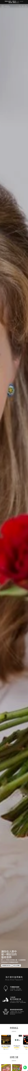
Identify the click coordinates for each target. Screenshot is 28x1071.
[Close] (26, 1036)
